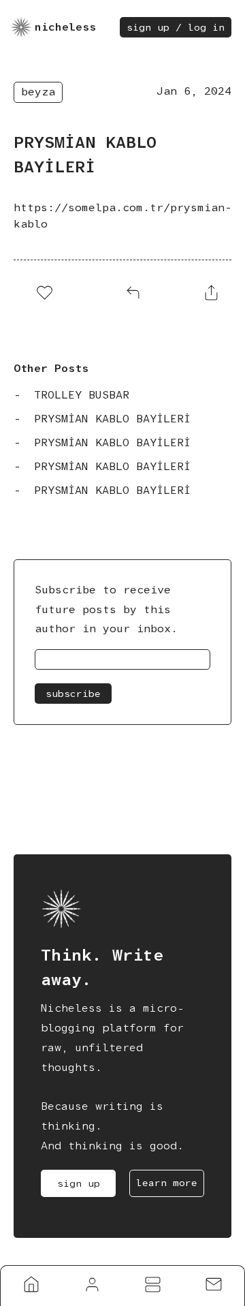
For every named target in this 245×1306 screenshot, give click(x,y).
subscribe (73, 693)
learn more (166, 1183)
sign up (78, 1183)
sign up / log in (176, 27)
